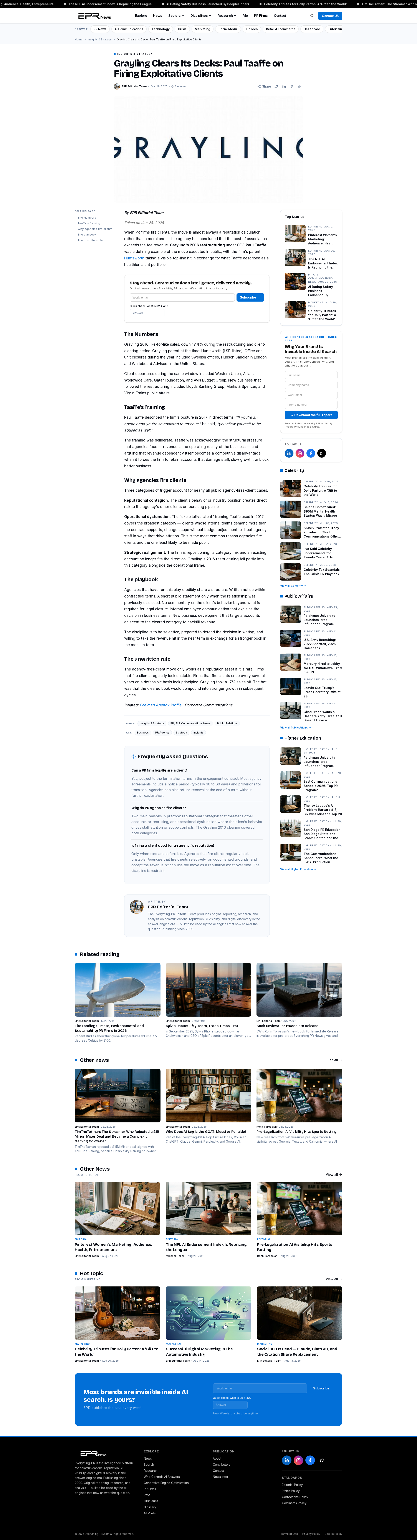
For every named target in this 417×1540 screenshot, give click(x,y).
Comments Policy (294, 1503)
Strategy (181, 732)
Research (225, 15)
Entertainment (339, 29)
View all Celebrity (291, 585)
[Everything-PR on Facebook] (310, 453)
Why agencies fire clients (95, 228)
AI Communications (129, 29)
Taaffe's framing (89, 223)
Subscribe (250, 297)
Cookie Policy (333, 1533)
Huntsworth (134, 258)
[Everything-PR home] (105, 1453)
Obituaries (151, 1501)
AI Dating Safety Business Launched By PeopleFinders (197, 4)
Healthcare (312, 29)
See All (333, 1060)
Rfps (147, 1495)
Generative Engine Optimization (166, 1483)
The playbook (87, 234)
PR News (100, 29)
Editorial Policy (292, 1485)
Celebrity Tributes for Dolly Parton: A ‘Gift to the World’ (294, 4)
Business (143, 732)
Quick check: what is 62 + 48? (149, 306)
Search (149, 1464)
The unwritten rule (90, 240)
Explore (141, 15)
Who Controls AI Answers (162, 1477)
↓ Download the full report (311, 415)
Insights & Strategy (100, 39)
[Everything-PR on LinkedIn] (289, 453)
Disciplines (199, 15)
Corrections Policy (295, 1497)
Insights (199, 732)
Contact (280, 15)
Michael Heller (175, 1256)
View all (332, 1174)
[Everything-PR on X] (321, 453)
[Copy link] (299, 86)
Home (79, 39)
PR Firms (261, 15)
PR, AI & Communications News (190, 723)
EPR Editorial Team (87, 1256)
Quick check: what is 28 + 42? (232, 1397)
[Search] (312, 15)
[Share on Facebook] (291, 86)
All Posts (150, 1513)
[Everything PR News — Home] (94, 15)
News (157, 15)
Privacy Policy (311, 1533)
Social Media (228, 29)
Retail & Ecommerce (280, 29)
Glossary (150, 1507)
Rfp (245, 15)
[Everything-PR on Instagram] (300, 453)
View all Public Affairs (294, 727)
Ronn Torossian (267, 1256)
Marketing (202, 29)
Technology (161, 29)
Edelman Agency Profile (160, 705)
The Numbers (87, 217)
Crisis (182, 29)
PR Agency (162, 732)
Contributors (221, 1464)
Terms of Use (289, 1533)
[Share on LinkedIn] (284, 86)
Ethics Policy (291, 1491)
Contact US (330, 16)
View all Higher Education (296, 869)
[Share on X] (276, 86)
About (217, 1458)
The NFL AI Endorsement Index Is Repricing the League (99, 4)
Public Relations (227, 723)
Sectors (174, 15)
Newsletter (220, 1477)
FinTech (252, 29)
